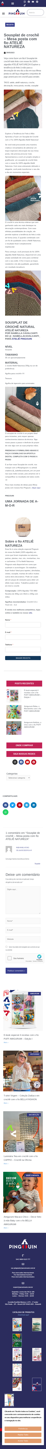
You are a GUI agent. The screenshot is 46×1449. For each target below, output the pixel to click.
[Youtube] (33, 1)
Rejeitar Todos (23, 1435)
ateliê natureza (21, 82)
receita (27, 85)
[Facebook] (29, 1)
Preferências (23, 1429)
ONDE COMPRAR (24, 745)
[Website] (23, 940)
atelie (12, 82)
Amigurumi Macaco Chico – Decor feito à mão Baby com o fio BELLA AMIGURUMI (22, 1221)
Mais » (6, 1042)
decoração (8, 85)
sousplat (34, 85)
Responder (37, 864)
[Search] (40, 12)
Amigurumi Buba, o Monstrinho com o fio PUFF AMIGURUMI (32, 708)
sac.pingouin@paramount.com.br (23, 1268)
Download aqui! (23, 1315)
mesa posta (19, 85)
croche (31, 82)
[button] (12, 3)
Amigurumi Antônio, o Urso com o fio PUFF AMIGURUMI (32, 724)
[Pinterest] (37, 1)
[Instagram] (24, 1)
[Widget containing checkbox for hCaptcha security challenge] (25, 958)
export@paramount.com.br (23, 1287)
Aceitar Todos (23, 1441)
